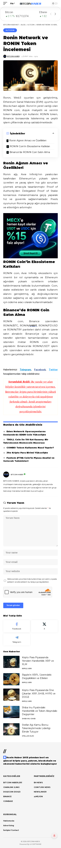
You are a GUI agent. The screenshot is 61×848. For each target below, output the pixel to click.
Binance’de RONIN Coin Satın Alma (30, 152)
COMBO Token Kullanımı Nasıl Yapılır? (30, 447)
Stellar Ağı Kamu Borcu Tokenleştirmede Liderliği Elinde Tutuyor (36, 728)
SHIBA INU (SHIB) (28, 718)
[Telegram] (16, 639)
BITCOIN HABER (13, 56)
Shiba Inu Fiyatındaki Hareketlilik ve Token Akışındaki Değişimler (39, 711)
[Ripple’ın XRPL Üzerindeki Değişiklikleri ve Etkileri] (11, 679)
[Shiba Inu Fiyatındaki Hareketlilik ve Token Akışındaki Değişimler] (11, 712)
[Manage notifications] (54, 835)
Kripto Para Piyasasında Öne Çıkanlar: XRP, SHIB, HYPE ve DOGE (38, 693)
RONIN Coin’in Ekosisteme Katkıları (30, 146)
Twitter (53, 369)
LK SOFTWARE (35, 844)
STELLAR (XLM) (28, 736)
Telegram (25, 369)
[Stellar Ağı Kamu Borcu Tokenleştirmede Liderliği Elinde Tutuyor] (11, 729)
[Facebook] (16, 626)
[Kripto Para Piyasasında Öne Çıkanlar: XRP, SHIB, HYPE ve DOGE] (11, 695)
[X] (44, 626)
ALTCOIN (10, 30)
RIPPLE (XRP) (27, 668)
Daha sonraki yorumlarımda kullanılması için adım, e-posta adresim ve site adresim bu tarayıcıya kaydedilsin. (32, 580)
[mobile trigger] (6, 3)
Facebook (40, 369)
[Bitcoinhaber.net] (30, 3)
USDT (33, 325)
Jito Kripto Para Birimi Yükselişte (27, 452)
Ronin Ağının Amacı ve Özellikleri (27, 140)
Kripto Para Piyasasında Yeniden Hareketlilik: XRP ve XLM (38, 661)
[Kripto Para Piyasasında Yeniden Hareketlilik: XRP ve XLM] (11, 662)
